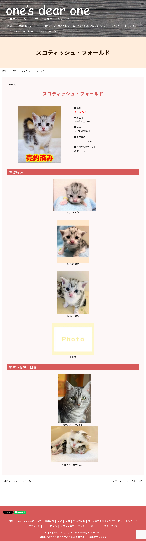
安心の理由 (63, 26)
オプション (11, 31)
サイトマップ (110, 526)
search (56, 31)
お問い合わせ (27, 31)
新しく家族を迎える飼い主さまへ (89, 26)
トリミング (114, 26)
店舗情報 (23, 26)
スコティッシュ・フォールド (18, 480)
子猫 (14, 71)
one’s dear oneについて (29, 521)
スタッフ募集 (44, 31)
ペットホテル (130, 26)
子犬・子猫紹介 (43, 26)
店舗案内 (49, 521)
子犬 (59, 521)
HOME (9, 26)
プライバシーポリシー (89, 526)
